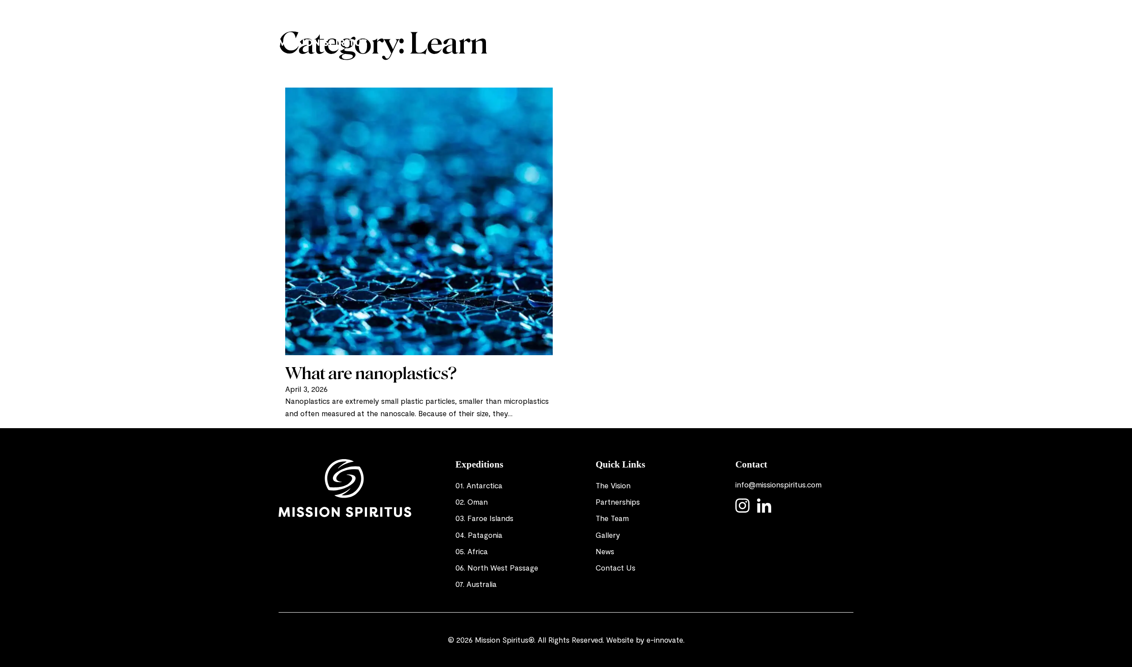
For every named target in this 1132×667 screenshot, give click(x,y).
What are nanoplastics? (371, 373)
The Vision (531, 26)
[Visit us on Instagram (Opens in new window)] (827, 27)
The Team (690, 26)
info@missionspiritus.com (778, 484)
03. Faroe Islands (484, 518)
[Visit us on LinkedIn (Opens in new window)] (844, 27)
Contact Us (615, 567)
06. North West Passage (496, 567)
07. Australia (476, 583)
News (762, 26)
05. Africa (471, 551)
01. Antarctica (478, 485)
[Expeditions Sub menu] (609, 27)
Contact (797, 26)
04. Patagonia (478, 534)
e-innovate (664, 639)
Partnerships (641, 26)
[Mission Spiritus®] (323, 27)
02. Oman (471, 501)
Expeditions (579, 26)
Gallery (730, 26)
